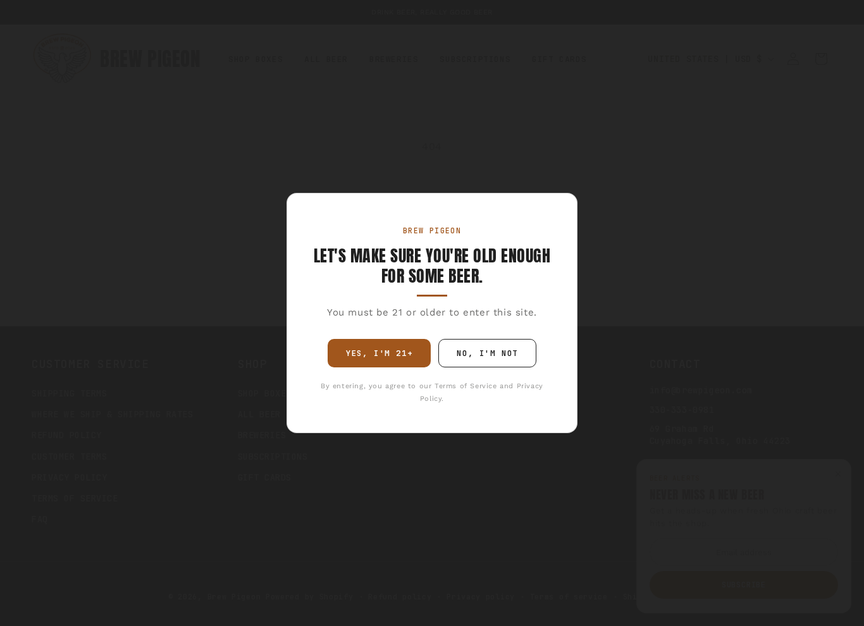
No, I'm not (487, 353)
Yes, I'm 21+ (379, 353)
